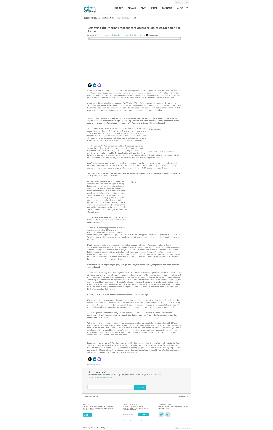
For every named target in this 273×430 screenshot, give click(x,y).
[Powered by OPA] (105, 5)
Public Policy (143, 8)
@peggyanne (153, 35)
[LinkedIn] (168, 414)
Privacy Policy (185, 428)
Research (132, 8)
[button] (90, 85)
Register (178, 2)
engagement (91, 364)
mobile (98, 364)
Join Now (86, 415)
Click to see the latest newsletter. (100, 378)
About (180, 8)
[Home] (93, 8)
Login (186, 2)
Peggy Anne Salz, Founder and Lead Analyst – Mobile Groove (123, 35)
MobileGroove (162, 105)
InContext (118, 8)
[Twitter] (161, 414)
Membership (167, 8)
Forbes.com (126, 330)
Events (154, 8)
